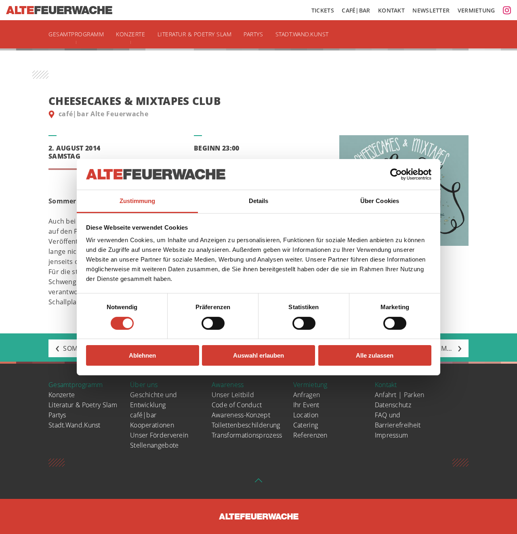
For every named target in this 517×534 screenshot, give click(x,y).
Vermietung (476, 10)
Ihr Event (306, 404)
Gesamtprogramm (76, 34)
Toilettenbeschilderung (246, 425)
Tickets (322, 10)
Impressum (391, 435)
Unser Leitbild (233, 394)
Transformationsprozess (247, 435)
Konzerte (130, 34)
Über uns (144, 384)
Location (305, 414)
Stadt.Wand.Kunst (302, 34)
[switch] (213, 323)
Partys (253, 34)
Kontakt (391, 10)
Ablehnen (142, 355)
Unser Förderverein (159, 435)
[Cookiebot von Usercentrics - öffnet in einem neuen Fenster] (396, 174)
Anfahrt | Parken (400, 394)
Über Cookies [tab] (379, 200)
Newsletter (431, 10)
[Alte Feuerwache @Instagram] (507, 10)
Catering (305, 425)
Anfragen (306, 394)
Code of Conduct (237, 404)
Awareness (228, 384)
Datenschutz (393, 404)
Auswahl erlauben (258, 355)
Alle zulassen (374, 355)
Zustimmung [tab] (138, 200)
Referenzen (310, 435)
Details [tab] (259, 200)
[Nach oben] (258, 483)
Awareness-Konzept (241, 414)
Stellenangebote (154, 445)
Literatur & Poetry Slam (195, 34)
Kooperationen (152, 425)
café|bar (143, 414)
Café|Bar (356, 10)
